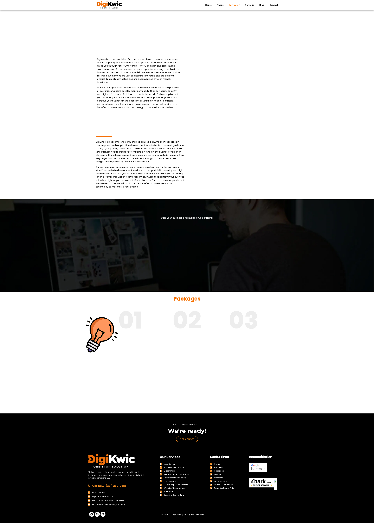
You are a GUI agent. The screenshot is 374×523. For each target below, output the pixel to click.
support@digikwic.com (103, 496)
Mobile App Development (176, 484)
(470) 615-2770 (99, 492)
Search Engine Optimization (177, 474)
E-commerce (170, 470)
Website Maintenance (174, 488)
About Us (218, 467)
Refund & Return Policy (224, 488)
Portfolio (218, 474)
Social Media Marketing (175, 477)
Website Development (174, 467)
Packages (219, 470)
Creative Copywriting (174, 495)
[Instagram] (97, 514)
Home (217, 464)
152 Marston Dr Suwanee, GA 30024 (108, 504)
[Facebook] (91, 514)
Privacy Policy (220, 481)
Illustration (168, 491)
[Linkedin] (103, 514)
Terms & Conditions (223, 484)
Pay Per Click (170, 481)
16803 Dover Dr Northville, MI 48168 (108, 500)
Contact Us (219, 477)
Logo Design (169, 464)
